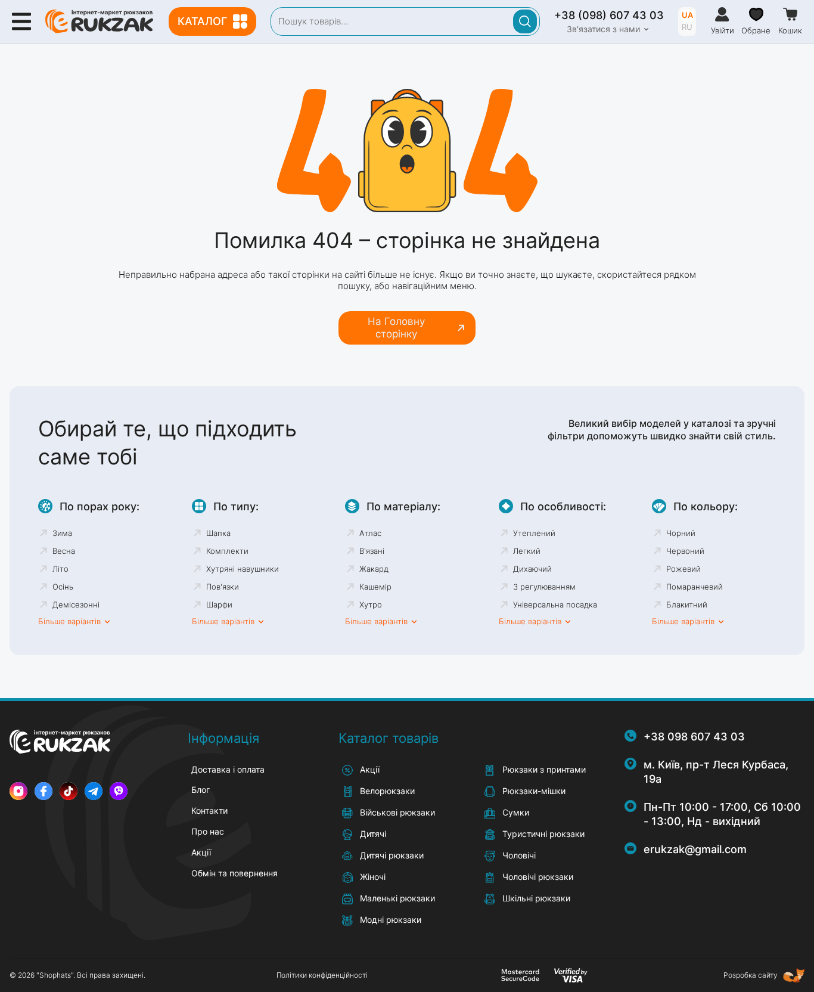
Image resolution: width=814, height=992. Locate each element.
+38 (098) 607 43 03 (609, 15)
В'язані (371, 551)
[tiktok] (68, 791)
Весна (63, 551)
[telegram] (93, 791)
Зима (62, 533)
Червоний (685, 551)
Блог (200, 790)
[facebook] (43, 791)
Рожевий (683, 569)
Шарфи (219, 604)
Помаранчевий (694, 586)
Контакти (209, 810)
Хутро (370, 604)
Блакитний (686, 604)
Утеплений (534, 533)
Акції (201, 852)
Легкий (526, 551)
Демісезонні (76, 604)
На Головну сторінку (396, 327)
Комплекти (227, 551)
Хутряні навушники (242, 569)
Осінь (62, 586)
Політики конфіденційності (322, 975)
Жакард (374, 569)
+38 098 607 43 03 (694, 736)
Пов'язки (222, 586)
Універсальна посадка (555, 604)
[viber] (119, 791)
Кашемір (375, 586)
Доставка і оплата (228, 769)
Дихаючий (532, 569)
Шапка (218, 533)
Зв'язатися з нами (603, 29)
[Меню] (21, 21)
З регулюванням (544, 586)
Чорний (680, 533)
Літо (60, 569)
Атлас (370, 533)
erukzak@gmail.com (695, 849)
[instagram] (18, 791)
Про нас (207, 831)
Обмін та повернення (234, 873)
